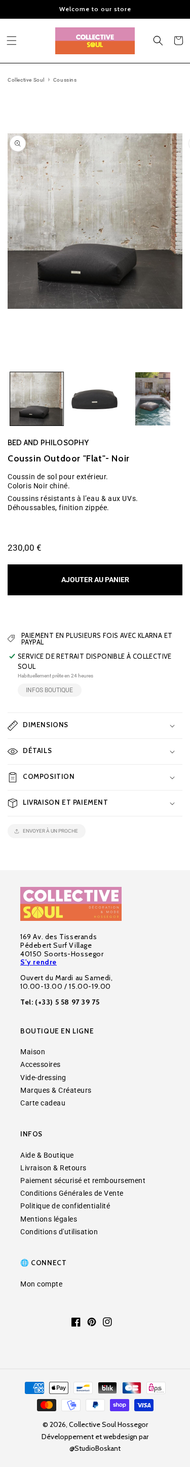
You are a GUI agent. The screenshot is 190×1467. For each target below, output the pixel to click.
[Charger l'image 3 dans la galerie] (152, 398)
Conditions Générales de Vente (72, 1193)
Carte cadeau (42, 1103)
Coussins (65, 80)
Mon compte (41, 1284)
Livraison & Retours (53, 1168)
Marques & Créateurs (56, 1090)
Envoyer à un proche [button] (50, 831)
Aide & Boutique (47, 1155)
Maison (32, 1052)
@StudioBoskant (95, 1448)
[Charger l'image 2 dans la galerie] (95, 398)
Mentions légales (48, 1219)
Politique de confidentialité (65, 1206)
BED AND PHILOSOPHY (48, 442)
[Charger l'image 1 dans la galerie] (36, 398)
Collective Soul (26, 80)
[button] (12, 40)
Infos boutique (49, 690)
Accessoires (40, 1064)
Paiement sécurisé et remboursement (82, 1180)
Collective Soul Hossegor (108, 1424)
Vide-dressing (43, 1078)
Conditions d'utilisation (59, 1232)
